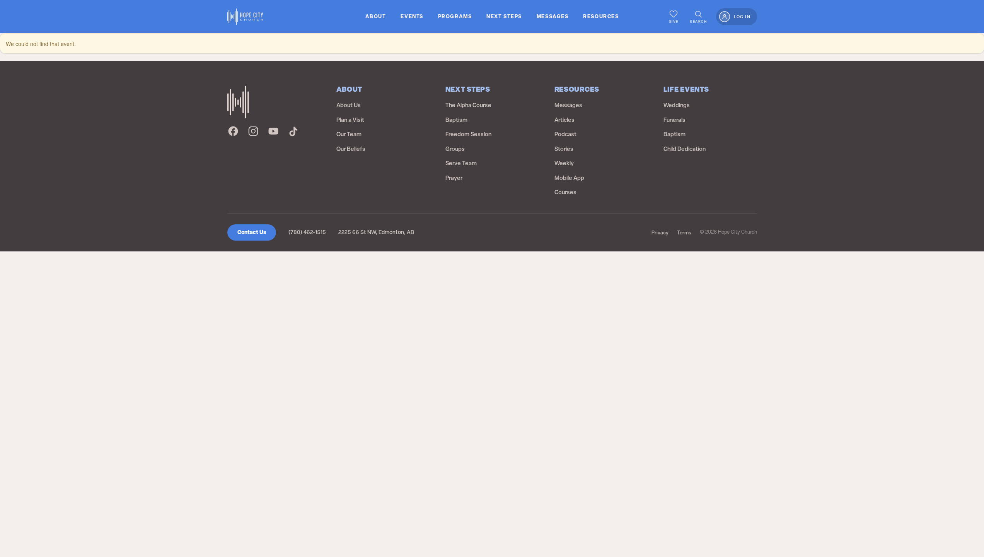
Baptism (456, 119)
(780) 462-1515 (307, 232)
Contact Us (251, 232)
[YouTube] (273, 131)
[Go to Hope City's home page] (245, 16)
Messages (568, 105)
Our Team (349, 134)
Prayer (453, 177)
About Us (348, 105)
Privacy (660, 233)
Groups (455, 148)
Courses (565, 192)
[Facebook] (233, 131)
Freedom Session (468, 134)
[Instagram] (253, 131)
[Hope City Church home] (238, 102)
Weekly (564, 163)
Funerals (674, 119)
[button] (375, 16)
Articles (564, 119)
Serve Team (461, 163)
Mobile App (569, 177)
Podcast (565, 134)
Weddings (676, 105)
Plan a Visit (350, 119)
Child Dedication (684, 148)
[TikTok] (293, 131)
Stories (563, 148)
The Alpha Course (468, 105)
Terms (684, 233)
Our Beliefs (350, 148)
